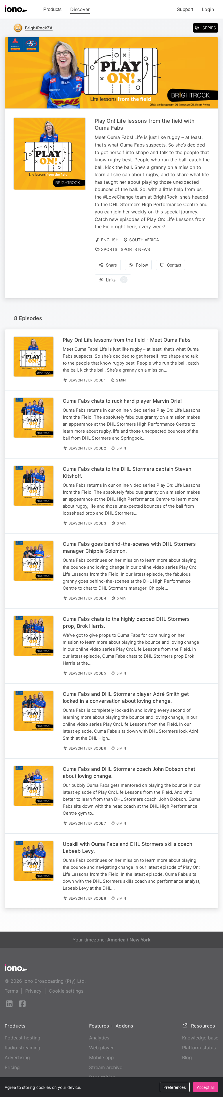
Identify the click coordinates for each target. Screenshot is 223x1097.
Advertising (17, 1057)
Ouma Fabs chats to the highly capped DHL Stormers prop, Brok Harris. (126, 622)
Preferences (174, 1087)
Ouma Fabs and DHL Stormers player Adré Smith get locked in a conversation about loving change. (126, 697)
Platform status (199, 1047)
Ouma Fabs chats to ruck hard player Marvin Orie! (122, 401)
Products (52, 9)
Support (185, 9)
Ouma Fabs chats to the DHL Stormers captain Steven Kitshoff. (127, 472)
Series (209, 27)
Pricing (12, 1067)
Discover (80, 9)
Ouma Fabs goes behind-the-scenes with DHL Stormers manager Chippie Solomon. (129, 547)
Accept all (206, 1087)
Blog (187, 1057)
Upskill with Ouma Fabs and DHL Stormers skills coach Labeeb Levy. (127, 847)
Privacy (33, 991)
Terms (11, 991)
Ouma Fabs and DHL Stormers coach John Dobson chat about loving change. (129, 772)
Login (208, 9)
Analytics (99, 1038)
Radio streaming (22, 1047)
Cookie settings (66, 991)
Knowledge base (200, 1038)
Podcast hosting (22, 1038)
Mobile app (101, 1057)
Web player (101, 1047)
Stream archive (105, 1067)
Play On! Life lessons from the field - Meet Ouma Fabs (126, 340)
